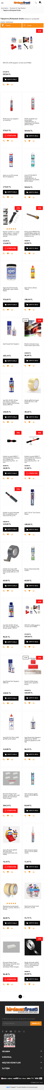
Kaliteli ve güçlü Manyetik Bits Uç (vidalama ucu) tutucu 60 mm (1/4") (11, 514)
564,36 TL (28, 131)
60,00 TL (28, 242)
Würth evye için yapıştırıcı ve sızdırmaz (11, 119)
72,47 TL (27, 862)
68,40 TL (28, 973)
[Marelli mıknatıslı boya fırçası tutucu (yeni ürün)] (32, 328)
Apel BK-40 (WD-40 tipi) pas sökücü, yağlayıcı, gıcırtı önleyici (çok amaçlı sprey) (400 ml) (11, 402)
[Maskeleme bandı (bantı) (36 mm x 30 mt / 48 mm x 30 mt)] (11, 890)
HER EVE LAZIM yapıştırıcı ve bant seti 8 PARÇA (17, 63)
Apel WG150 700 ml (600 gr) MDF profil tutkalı (11, 738)
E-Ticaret (33, 1082)
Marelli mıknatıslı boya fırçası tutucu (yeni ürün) (31, 344)
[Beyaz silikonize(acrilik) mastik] (32, 553)
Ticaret (10, 1087)
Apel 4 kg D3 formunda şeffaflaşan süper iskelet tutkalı (10, 289)
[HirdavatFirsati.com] (22, 3)
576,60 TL (7, 299)
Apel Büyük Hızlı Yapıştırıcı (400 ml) (11, 682)
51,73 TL (28, 918)
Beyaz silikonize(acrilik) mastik (31, 569)
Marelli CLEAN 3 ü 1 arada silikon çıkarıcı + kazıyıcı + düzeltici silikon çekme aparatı (11, 234)
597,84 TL (7, 73)
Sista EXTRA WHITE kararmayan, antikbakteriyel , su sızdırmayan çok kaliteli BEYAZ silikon (31, 178)
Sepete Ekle (12, 79)
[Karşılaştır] (13, 84)
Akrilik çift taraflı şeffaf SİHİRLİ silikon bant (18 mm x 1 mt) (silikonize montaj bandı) (31, 964)
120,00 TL (7, 523)
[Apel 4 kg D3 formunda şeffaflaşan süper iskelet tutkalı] (11, 272)
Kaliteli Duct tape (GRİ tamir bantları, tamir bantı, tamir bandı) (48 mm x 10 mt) (11, 571)
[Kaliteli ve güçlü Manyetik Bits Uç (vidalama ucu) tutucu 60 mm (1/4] (11, 497)
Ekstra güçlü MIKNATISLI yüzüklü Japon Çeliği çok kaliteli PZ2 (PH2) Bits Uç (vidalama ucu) (32, 234)
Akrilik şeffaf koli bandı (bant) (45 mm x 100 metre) (31, 401)
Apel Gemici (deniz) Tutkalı (30, 288)
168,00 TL (28, 691)
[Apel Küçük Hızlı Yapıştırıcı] (11, 328)
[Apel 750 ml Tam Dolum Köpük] (32, 497)
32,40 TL (28, 467)
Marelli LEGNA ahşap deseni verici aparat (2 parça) (31, 682)
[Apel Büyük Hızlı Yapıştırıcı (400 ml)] (11, 666)
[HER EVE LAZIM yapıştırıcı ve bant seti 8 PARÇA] (22, 43)
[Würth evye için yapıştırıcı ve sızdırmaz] (11, 103)
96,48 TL (6, 974)
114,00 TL (7, 242)
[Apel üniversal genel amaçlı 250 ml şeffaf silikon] (32, 834)
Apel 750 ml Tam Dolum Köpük (32, 513)
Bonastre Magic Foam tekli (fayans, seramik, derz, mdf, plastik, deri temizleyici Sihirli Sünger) (11, 964)
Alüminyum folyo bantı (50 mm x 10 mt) (31, 907)
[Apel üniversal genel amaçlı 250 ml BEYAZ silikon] (32, 778)
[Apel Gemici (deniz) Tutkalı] (32, 272)
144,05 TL (7, 412)
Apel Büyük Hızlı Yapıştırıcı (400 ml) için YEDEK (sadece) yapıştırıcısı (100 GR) (32, 740)
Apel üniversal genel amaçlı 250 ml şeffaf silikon (30, 851)
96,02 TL (6, 637)
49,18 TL (28, 412)
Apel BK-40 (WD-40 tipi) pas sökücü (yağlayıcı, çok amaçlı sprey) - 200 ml (11, 626)
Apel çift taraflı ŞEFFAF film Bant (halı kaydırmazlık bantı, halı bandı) (10, 852)
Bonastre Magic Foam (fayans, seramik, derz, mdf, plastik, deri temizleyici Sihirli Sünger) (11, 796)
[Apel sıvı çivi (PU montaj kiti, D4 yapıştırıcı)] (11, 159)
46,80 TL (6, 918)
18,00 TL (6, 467)
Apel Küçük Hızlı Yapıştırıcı (11, 344)
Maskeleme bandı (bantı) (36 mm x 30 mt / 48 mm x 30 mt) (11, 907)
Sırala (29, 25)
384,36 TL (28, 187)
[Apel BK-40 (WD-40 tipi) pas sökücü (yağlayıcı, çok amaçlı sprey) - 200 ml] (11, 609)
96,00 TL (28, 354)
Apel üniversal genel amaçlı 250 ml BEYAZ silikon (31, 795)
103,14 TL (7, 355)
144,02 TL (7, 693)
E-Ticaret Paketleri (21, 1087)
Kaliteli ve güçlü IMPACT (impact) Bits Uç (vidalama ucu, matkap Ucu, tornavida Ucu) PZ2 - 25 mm (11, 459)
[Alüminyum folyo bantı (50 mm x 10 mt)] (32, 890)
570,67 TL (7, 130)
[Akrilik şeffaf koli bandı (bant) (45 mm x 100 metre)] (32, 384)
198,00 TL (28, 524)
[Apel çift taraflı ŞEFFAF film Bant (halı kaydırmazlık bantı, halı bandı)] (11, 834)
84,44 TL (28, 805)
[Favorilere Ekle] (9, 84)
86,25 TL (28, 749)
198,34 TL (28, 299)
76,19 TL (6, 862)
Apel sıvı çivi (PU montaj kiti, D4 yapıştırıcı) (10, 176)
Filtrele (8, 25)
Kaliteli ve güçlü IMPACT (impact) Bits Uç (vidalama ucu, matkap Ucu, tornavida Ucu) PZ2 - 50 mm (32, 459)
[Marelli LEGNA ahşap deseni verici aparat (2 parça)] (32, 666)
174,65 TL (7, 187)
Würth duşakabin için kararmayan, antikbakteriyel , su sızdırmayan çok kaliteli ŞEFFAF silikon (31, 122)
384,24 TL (7, 805)
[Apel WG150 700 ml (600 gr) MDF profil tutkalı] (11, 722)
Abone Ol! (36, 1023)
